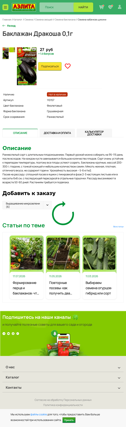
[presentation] (20, 133)
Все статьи (118, 226)
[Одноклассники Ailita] (13, 333)
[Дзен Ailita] (17, 333)
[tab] (20, 133)
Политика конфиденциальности (63, 405)
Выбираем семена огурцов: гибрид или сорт (99, 287)
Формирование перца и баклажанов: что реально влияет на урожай (26, 288)
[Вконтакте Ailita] (8, 333)
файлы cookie (38, 414)
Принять (69, 420)
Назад (11, 25)
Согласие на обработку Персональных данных (63, 400)
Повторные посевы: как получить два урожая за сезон (62, 288)
